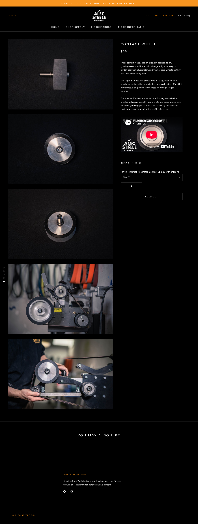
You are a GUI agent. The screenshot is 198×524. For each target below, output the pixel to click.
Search (168, 15)
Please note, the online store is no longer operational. (99, 3)
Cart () (184, 15)
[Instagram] (64, 491)
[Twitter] (136, 163)
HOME (55, 27)
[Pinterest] (140, 163)
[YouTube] (72, 491)
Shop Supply (75, 27)
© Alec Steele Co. (23, 515)
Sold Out (151, 197)
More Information (132, 27)
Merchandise (101, 27)
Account (152, 15)
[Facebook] (132, 163)
